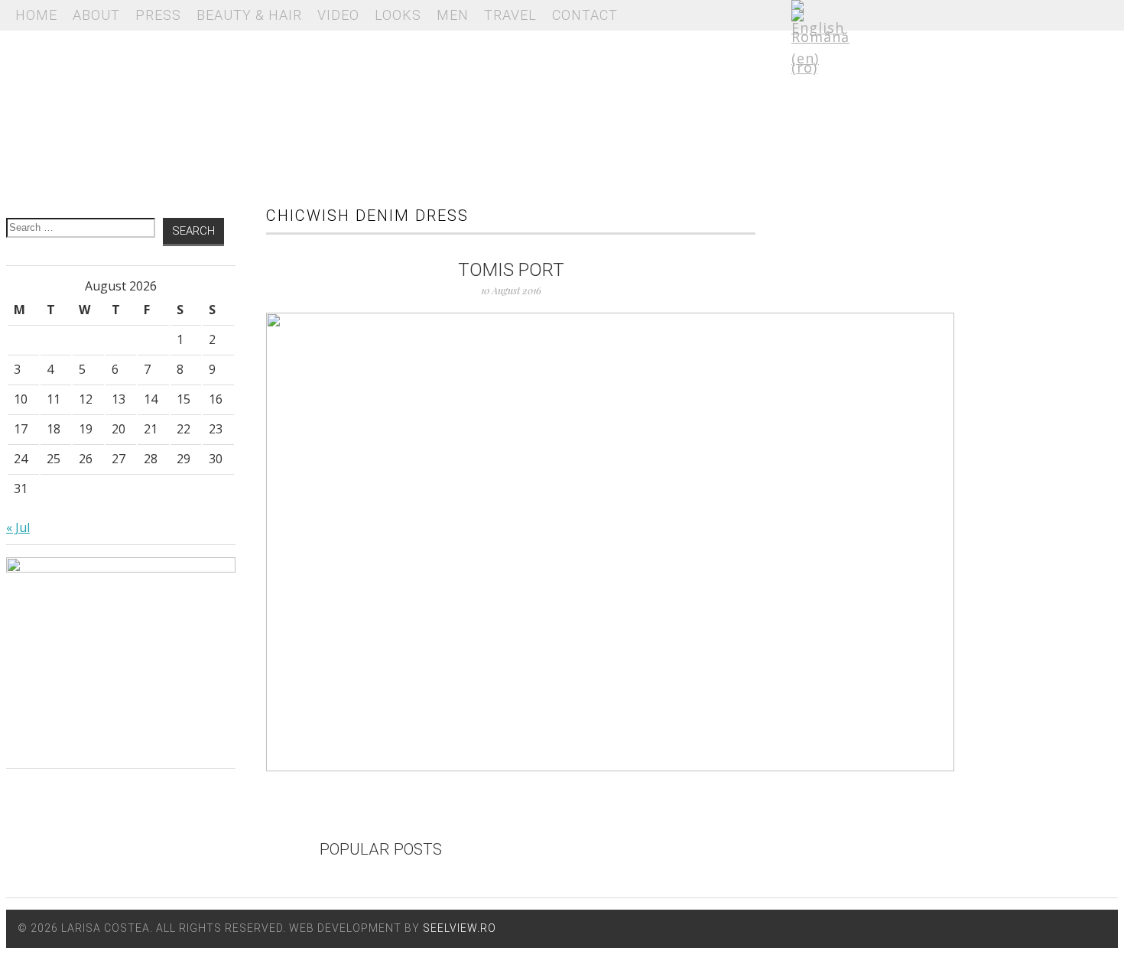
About (96, 15)
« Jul (18, 527)
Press (158, 15)
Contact (585, 15)
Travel (510, 15)
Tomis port (511, 270)
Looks (398, 15)
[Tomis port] (510, 542)
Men (453, 15)
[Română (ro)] (820, 67)
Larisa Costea (380, 107)
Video (338, 15)
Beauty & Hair (249, 15)
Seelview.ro (459, 928)
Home (36, 15)
